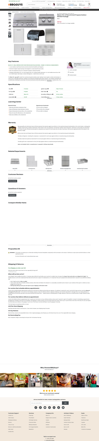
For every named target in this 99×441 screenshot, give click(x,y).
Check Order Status (80, 1)
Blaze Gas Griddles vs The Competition (17, 114)
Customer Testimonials (51, 427)
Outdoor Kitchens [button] (25, 7)
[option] (9, 17)
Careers (47, 420)
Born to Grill (66, 427)
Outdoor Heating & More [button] (47, 7)
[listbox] (9, 23)
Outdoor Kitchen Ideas (69, 422)
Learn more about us (49, 369)
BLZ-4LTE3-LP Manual (43, 107)
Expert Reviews (67, 417)
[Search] (49, 4)
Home (9, 11)
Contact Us (10, 415)
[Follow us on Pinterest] (54, 407)
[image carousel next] (9, 33)
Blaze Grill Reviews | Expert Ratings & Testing (19, 109)
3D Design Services (33, 420)
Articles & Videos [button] (77, 7)
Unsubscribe (11, 431)
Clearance (83, 417)
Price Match (31, 417)
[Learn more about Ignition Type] (48, 88)
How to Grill (66, 424)
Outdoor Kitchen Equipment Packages (27, 11)
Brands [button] (69, 7)
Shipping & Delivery (12, 420)
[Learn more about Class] (12, 88)
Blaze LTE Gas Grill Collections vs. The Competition (20, 112)
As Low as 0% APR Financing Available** (39, 1)
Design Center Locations (66, 1)
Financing (31, 415)
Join (65, 403)
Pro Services (58, 1)
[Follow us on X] (40, 407)
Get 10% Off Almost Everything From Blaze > (49, 9)
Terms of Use (11, 424)
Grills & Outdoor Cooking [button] (14, 7)
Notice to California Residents (14, 427)
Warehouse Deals (85, 420)
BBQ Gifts (83, 427)
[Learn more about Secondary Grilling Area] (52, 94)
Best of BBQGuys (67, 415)
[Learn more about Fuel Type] (14, 91)
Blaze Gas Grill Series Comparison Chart (17, 107)
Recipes (65, 429)
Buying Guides (67, 420)
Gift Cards (74, 1)
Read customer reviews (49, 394)
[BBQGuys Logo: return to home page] (17, 4)
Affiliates (48, 422)
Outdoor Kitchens (15, 11)
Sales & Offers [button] (86, 7)
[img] (34, 35)
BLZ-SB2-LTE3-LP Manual (43, 109)
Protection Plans (32, 422)
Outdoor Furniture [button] (35, 7)
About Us (48, 415)
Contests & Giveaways (86, 429)
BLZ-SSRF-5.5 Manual (43, 111)
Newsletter (31, 429)
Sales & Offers (84, 415)
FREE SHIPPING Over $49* (14, 1)
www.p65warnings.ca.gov (32, 256)
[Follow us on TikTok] (58, 407)
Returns (10, 422)
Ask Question (12, 195)
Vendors (47, 424)
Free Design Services (51, 1)
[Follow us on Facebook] (35, 407)
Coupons (83, 422)
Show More (49, 80)
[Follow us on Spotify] (63, 407)
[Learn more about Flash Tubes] (47, 91)
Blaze (58, 18)
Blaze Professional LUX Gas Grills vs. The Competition (20, 111)
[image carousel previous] (9, 13)
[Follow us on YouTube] (45, 407)
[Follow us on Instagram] (49, 407)
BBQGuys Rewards (33, 424)
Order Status (11, 417)
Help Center (10, 429)
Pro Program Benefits (33, 427)
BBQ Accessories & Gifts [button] (60, 7)
